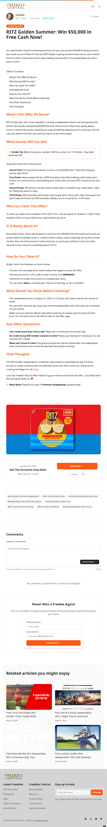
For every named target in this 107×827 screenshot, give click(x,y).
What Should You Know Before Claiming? (29, 98)
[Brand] (16, 6)
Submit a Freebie (37, 808)
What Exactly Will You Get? (22, 81)
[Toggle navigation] (93, 6)
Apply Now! (75, 466)
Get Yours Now (10, 789)
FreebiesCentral (41, 820)
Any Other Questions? (20, 102)
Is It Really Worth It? (19, 89)
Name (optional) (33, 622)
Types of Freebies (11, 803)
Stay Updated (35, 789)
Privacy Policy (35, 798)
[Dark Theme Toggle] (99, 6)
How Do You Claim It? (19, 94)
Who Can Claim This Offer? (22, 85)
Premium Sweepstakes (54, 384)
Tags (5, 798)
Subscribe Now (52, 643)
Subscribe (97, 792)
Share (96, 16)
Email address (32, 632)
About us (33, 794)
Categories (8, 794)
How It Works (10, 808)
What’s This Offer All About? (23, 77)
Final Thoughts (16, 106)
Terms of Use (35, 803)
